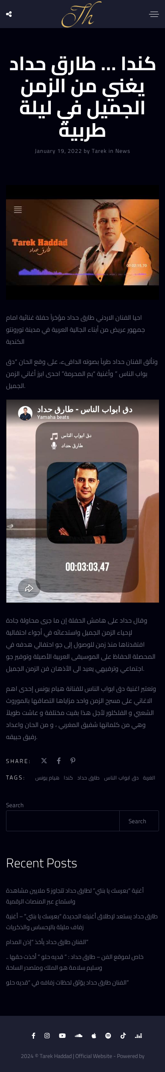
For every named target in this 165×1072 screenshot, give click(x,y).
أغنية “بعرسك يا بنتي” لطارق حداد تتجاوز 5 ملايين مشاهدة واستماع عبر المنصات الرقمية (75, 896)
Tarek (100, 151)
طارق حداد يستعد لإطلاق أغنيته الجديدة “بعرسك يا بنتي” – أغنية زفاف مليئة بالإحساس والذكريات (82, 921)
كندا (68, 777)
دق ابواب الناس (121, 777)
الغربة (149, 777)
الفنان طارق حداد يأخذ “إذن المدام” (47, 942)
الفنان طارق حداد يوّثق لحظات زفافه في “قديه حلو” (67, 982)
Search (15, 805)
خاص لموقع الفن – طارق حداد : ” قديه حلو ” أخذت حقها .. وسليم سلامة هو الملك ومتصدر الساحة (74, 962)
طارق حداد (88, 777)
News (123, 151)
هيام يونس (47, 777)
